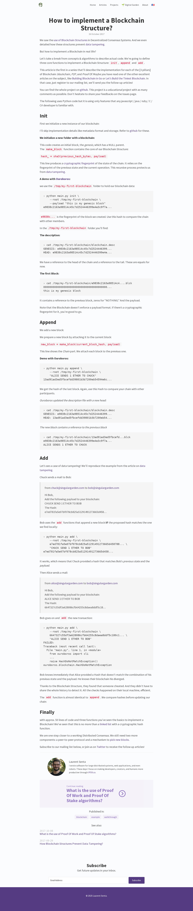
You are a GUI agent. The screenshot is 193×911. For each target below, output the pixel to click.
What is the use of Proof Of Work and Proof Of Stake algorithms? (78, 834)
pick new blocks (119, 739)
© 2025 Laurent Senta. (96, 895)
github (84, 89)
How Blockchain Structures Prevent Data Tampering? (71, 843)
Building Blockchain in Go (87, 78)
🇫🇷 (153, 4)
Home (93, 4)
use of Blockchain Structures (70, 40)
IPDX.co (92, 772)
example (95, 817)
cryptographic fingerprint (79, 163)
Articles (103, 4)
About (145, 4)
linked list (105, 724)
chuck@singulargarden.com (67, 488)
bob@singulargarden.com (103, 488)
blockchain (81, 817)
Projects (114, 4)
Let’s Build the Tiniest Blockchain (125, 78)
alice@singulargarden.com (67, 583)
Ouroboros (63, 179)
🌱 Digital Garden (130, 4)
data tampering (95, 44)
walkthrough (110, 817)
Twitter (101, 747)
